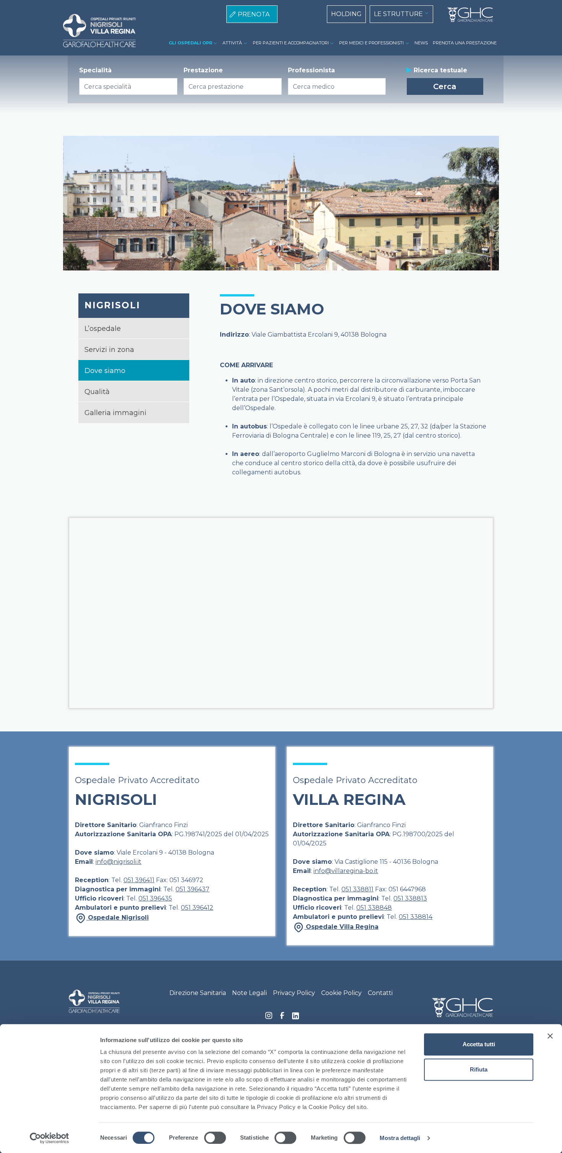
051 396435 (155, 898)
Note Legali (249, 993)
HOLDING (346, 14)
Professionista (311, 70)
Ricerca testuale (440, 70)
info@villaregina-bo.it (345, 871)
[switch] (215, 1138)
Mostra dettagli (400, 1138)
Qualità (97, 392)
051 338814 (415, 916)
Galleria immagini (115, 413)
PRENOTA (254, 14)
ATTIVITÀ (232, 43)
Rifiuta (478, 1069)
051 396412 (197, 907)
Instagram (269, 1017)
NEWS (421, 43)
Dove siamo (104, 370)
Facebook (282, 1017)
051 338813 (410, 898)
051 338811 (357, 889)
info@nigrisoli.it (118, 861)
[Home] (467, 15)
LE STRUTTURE (398, 14)
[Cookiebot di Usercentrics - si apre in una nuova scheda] (49, 1138)
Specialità (95, 70)
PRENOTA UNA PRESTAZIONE (465, 43)
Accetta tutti (479, 1044)
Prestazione (203, 70)
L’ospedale (102, 328)
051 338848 (374, 907)
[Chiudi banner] (550, 1036)
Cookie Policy (341, 993)
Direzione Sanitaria (197, 993)
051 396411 (138, 880)
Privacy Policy (294, 993)
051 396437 (192, 889)
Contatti (380, 993)
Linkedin (295, 1018)
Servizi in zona (109, 349)
